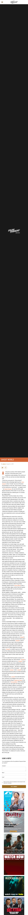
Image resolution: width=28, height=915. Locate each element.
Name (3, 772)
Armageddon (14, 682)
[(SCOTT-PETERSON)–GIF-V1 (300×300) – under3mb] (14, 898)
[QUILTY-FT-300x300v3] (14, 813)
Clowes (20, 661)
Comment (4, 765)
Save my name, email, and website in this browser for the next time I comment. (14, 782)
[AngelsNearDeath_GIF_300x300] (14, 855)
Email (3, 777)
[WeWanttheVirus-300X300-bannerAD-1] (14, 834)
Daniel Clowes (7, 489)
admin (4, 464)
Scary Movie (17, 585)
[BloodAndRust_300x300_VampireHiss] (14, 876)
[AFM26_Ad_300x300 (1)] (14, 792)
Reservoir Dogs (18, 680)
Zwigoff (22, 637)
